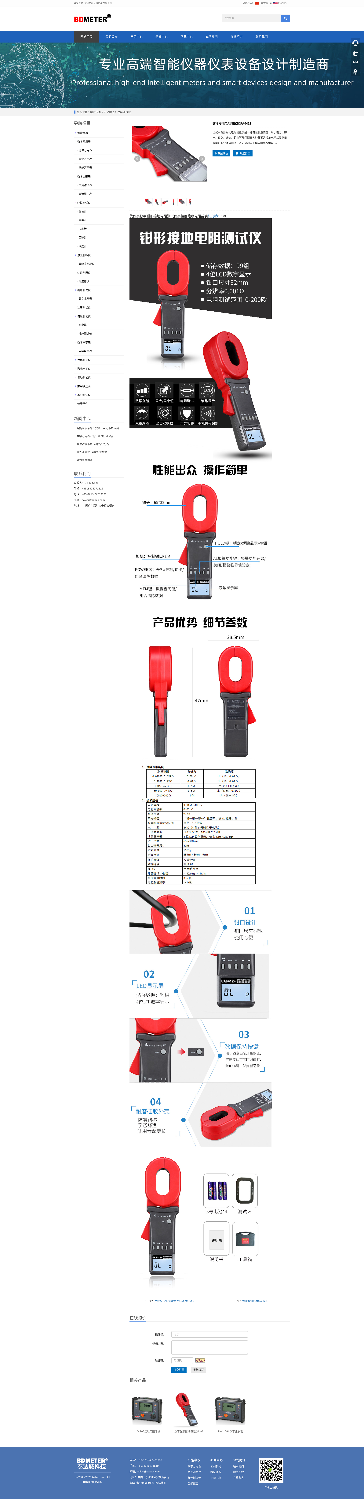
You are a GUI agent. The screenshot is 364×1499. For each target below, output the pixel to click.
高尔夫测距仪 (87, 263)
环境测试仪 (84, 202)
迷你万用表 (85, 150)
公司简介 (111, 36)
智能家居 (82, 132)
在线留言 (237, 36)
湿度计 (83, 228)
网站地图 (160, 1482)
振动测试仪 (84, 377)
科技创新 (215, 1472)
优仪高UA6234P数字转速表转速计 (175, 1300)
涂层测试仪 (84, 307)
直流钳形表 (85, 193)
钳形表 (213, 216)
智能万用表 (85, 167)
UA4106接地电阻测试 (147, 1431)
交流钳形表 (85, 185)
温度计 (83, 246)
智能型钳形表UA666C (255, 1300)
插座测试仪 (85, 333)
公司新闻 (215, 1466)
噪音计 (83, 211)
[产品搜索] (285, 18)
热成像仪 (84, 281)
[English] (280, 3)
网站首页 (86, 36)
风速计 (83, 237)
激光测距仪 (84, 255)
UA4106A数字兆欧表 (230, 1431)
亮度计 (83, 220)
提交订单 (179, 1369)
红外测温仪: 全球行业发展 (92, 452)
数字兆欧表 (85, 298)
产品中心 (136, 36)
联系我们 (262, 36)
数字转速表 (84, 386)
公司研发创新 (85, 460)
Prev (137, 159)
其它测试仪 (84, 394)
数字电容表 (84, 342)
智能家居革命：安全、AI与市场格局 (98, 428)
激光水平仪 (84, 368)
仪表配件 (82, 403)
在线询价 (222, 153)
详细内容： (159, 1343)
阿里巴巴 (244, 153)
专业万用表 (85, 158)
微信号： (160, 1334)
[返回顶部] (355, 72)
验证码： (160, 1360)
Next (202, 159)
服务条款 (238, 1472)
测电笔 (83, 324)
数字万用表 (84, 141)
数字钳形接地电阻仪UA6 (188, 1431)
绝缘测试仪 (124, 112)
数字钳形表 (84, 176)
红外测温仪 (84, 272)
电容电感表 (85, 351)
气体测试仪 (84, 360)
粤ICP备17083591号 (141, 1482)
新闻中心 (161, 36)
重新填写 (198, 1369)
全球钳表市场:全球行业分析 (93, 444)
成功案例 (212, 36)
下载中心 (186, 36)
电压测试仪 (84, 316)
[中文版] (262, 3)
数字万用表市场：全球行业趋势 (95, 436)
